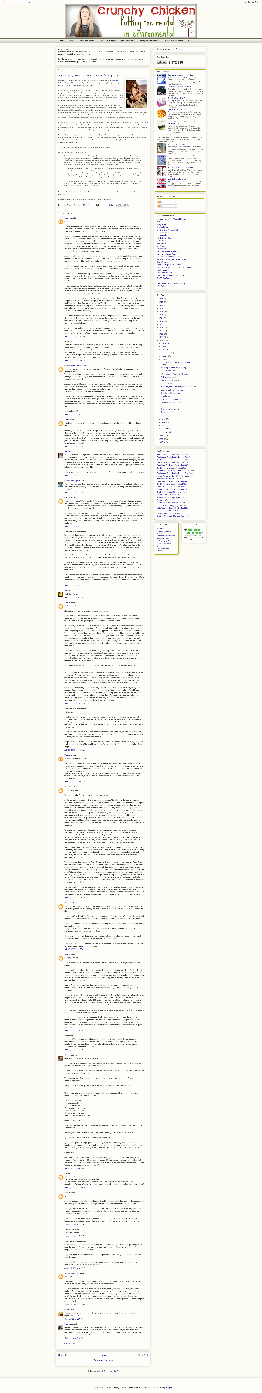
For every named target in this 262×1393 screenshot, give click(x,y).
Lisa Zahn (68, 1324)
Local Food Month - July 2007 (168, 511)
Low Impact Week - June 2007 (169, 514)
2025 (161, 302)
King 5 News (162, 243)
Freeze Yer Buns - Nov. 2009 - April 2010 (173, 463)
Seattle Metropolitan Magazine (169, 265)
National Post (162, 249)
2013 (161, 331)
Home (104, 1355)
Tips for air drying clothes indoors (181, 75)
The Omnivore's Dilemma (163, 550)
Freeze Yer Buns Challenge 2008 (181, 156)
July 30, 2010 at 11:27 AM (74, 949)
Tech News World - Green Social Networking (174, 267)
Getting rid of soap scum (170, 403)
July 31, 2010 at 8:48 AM (74, 1168)
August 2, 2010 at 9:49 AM (75, 1268)
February (165, 429)
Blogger (169, 1388)
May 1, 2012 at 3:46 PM (73, 1338)
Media (72, 41)
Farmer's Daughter (72, 481)
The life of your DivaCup (177, 98)
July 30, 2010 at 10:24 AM (74, 703)
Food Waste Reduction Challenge (181, 167)
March (164, 426)
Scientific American (164, 262)
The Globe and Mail (164, 273)
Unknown (68, 755)
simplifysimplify (71, 1273)
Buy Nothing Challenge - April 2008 (170, 497)
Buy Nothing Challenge (177, 179)
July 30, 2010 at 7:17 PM (74, 1050)
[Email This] (117, 205)
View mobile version (103, 1360)
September (166, 353)
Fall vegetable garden (169, 377)
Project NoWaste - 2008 (166, 500)
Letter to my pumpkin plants (172, 399)
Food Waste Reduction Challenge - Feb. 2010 (175, 457)
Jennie (67, 451)
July (163, 359)
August (165, 356)
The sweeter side (167, 412)
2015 (161, 324)
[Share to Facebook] (125, 205)
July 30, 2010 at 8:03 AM (74, 526)
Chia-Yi (67, 497)
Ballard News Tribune (165, 222)
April (164, 422)
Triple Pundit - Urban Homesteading (171, 284)
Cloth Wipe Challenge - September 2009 (172, 465)
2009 (161, 436)
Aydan (67, 420)
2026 (161, 299)
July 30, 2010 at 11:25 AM (74, 898)
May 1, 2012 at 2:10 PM (73, 1319)
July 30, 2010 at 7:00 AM (74, 476)
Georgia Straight (163, 233)
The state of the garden (170, 409)
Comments (164, 206)
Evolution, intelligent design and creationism (178, 387)
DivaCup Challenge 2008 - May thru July (172, 492)
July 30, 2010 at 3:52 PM (74, 1031)
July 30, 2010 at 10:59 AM (74, 782)
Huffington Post (163, 235)
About (61, 41)
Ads (189, 41)
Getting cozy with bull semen (179, 87)
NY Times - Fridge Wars (166, 254)
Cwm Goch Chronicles (73, 366)
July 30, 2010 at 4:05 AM (74, 446)
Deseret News (162, 227)
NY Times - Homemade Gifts (168, 257)
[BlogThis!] (119, 205)
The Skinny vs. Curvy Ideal (178, 144)
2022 (161, 305)
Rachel (67, 1310)
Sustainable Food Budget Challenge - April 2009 (175, 471)
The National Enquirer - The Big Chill (171, 276)
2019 (161, 312)
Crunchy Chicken (71, 903)
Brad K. (67, 218)
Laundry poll (165, 396)
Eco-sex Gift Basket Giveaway (173, 390)
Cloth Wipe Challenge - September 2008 (172, 481)
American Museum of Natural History (171, 219)
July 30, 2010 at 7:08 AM (74, 492)
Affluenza (160, 528)
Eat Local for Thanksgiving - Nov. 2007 (172, 506)
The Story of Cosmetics (170, 393)
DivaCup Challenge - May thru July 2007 (172, 516)
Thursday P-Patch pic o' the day (173, 368)
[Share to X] (122, 205)
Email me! (180, 49)
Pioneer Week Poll (168, 371)
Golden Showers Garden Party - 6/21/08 (172, 489)
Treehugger (161, 281)
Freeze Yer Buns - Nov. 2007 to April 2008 (173, 503)
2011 (161, 337)
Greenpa (68, 1055)
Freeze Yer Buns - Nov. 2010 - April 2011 (173, 455)
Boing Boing (161, 225)
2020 (161, 308)
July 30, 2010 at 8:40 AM (74, 597)
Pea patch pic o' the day (170, 380)
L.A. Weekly (161, 246)
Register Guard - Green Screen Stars (171, 259)
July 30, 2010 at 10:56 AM (74, 750)
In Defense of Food (164, 541)
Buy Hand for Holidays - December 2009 (172, 460)
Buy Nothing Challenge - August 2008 (171, 484)
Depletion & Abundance (166, 536)
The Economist (163, 270)
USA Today (161, 286)
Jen (65, 591)
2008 (161, 439)
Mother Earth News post (177, 110)
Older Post (143, 1355)
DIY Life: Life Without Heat (167, 230)
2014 (161, 327)
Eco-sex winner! (167, 383)
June (164, 416)
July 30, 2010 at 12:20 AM (74, 336)
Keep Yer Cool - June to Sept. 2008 (171, 487)
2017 (161, 318)
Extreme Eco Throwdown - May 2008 (171, 495)
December (166, 343)
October (165, 350)
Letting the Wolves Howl (149, 41)
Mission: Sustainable (174, 41)
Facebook (91, 52)
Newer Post (64, 1355)
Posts (162, 202)
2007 (161, 442)
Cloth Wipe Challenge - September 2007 (172, 508)
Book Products (127, 41)
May (164, 419)
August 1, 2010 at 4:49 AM (75, 1224)
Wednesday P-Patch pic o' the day (174, 374)
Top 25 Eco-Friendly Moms (167, 278)
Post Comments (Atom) (108, 1371)
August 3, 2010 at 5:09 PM (75, 1304)
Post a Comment (68, 1343)
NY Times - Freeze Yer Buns (168, 251)
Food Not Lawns (163, 538)
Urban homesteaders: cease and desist (172, 135)
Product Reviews (87, 41)
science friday (108, 205)
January (165, 432)
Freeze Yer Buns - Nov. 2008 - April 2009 (173, 476)
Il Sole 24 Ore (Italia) (165, 238)
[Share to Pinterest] (127, 205)
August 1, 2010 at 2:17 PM (75, 1236)
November (166, 346)
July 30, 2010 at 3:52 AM (74, 415)
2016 (161, 321)
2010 (161, 340)
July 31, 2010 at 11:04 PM (74, 1188)
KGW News (161, 241)
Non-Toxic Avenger (108, 41)
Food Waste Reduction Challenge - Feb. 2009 (175, 473)
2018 (161, 315)
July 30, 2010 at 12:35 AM (74, 361)
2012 (161, 334)
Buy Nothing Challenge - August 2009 (171, 468)
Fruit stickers (166, 406)
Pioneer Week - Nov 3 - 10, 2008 (169, 479)
